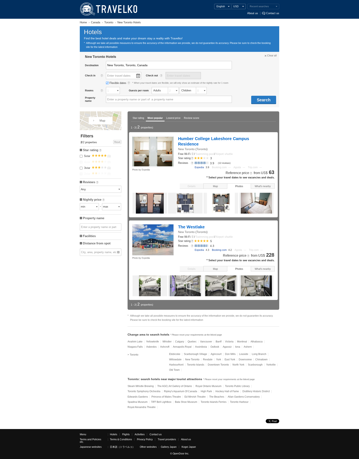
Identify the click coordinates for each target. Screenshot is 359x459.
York (218, 359)
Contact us (272, 13)
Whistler (167, 341)
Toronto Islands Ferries (213, 402)
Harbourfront (176, 364)
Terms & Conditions (121, 439)
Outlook (214, 346)
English (220, 6)
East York (230, 359)
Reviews (90, 182)
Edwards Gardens (138, 396)
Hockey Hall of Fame (227, 391)
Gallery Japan (169, 446)
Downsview (245, 359)
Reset (117, 142)
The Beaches (216, 396)
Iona (237, 346)
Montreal (242, 341)
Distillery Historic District (256, 391)
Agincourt (216, 354)
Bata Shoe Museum (186, 402)
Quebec (192, 341)
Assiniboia (201, 346)
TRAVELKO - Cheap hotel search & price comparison (108, 9)
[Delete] (118, 252)
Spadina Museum (138, 402)
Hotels (113, 434)
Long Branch (259, 354)
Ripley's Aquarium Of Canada (180, 391)
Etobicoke (174, 354)
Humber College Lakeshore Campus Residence (213, 141)
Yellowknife (152, 341)
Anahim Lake (135, 341)
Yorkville (271, 364)
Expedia (199, 167)
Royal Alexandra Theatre (142, 407)
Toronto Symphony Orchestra (144, 391)
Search (263, 100)
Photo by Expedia (141, 169)
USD (236, 6)
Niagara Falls (135, 346)
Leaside (243, 354)
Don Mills (230, 354)
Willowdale (175, 359)
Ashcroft (164, 346)
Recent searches (259, 6)
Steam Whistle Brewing (141, 386)
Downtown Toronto (218, 364)
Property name (93, 218)
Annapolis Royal (182, 346)
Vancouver (206, 341)
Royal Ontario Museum (208, 386)
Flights (126, 434)
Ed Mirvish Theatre (195, 396)
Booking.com (219, 250)
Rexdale (208, 359)
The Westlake (191, 227)
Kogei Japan (189, 446)
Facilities (89, 236)
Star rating (138, 118)
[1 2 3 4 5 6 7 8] (113, 90)
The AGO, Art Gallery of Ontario (174, 386)
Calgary (179, 341)
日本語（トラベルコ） (122, 446)
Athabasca (257, 341)
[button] (192, 154)
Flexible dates (118, 83)
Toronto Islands (195, 364)
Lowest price (173, 118)
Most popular (155, 118)
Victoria (229, 341)
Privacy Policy (145, 439)
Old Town (174, 369)
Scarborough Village (195, 354)
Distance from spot (97, 243)
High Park (206, 391)
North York (238, 364)
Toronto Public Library (237, 386)
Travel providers (167, 439)
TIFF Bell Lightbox (161, 402)
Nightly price (93, 200)
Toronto (202, 149)
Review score (191, 118)
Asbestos (151, 346)
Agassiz (227, 346)
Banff (218, 341)
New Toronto (186, 149)
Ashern (248, 346)
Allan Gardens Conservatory (244, 396)
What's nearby (263, 186)
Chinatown (261, 359)
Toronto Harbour (239, 402)
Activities (140, 434)
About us (252, 13)
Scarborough (255, 364)
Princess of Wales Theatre (166, 396)
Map (215, 186)
